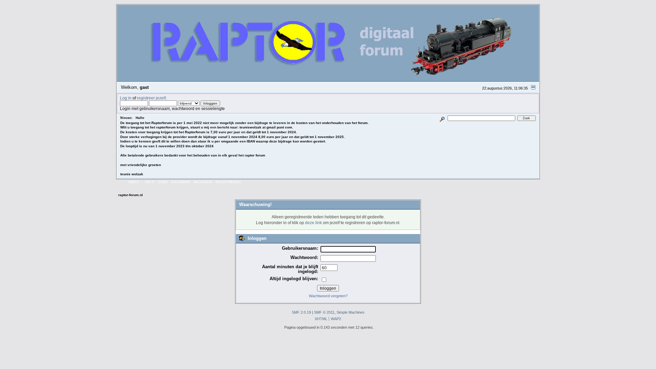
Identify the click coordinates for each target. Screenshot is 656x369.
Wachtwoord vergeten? (328, 296)
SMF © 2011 (324, 312)
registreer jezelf (151, 98)
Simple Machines (351, 312)
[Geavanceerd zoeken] (442, 118)
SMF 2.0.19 (301, 312)
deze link (313, 222)
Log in (126, 98)
